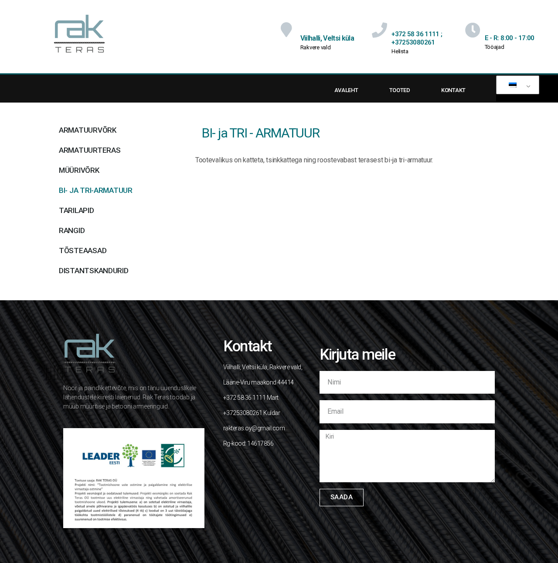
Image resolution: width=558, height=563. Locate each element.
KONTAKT (453, 90)
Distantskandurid (94, 270)
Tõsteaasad (82, 250)
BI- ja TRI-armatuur (96, 190)
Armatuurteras (90, 150)
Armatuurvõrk (87, 130)
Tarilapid (76, 210)
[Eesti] (516, 85)
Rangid (72, 230)
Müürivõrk (79, 170)
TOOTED (399, 90)
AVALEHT (346, 90)
